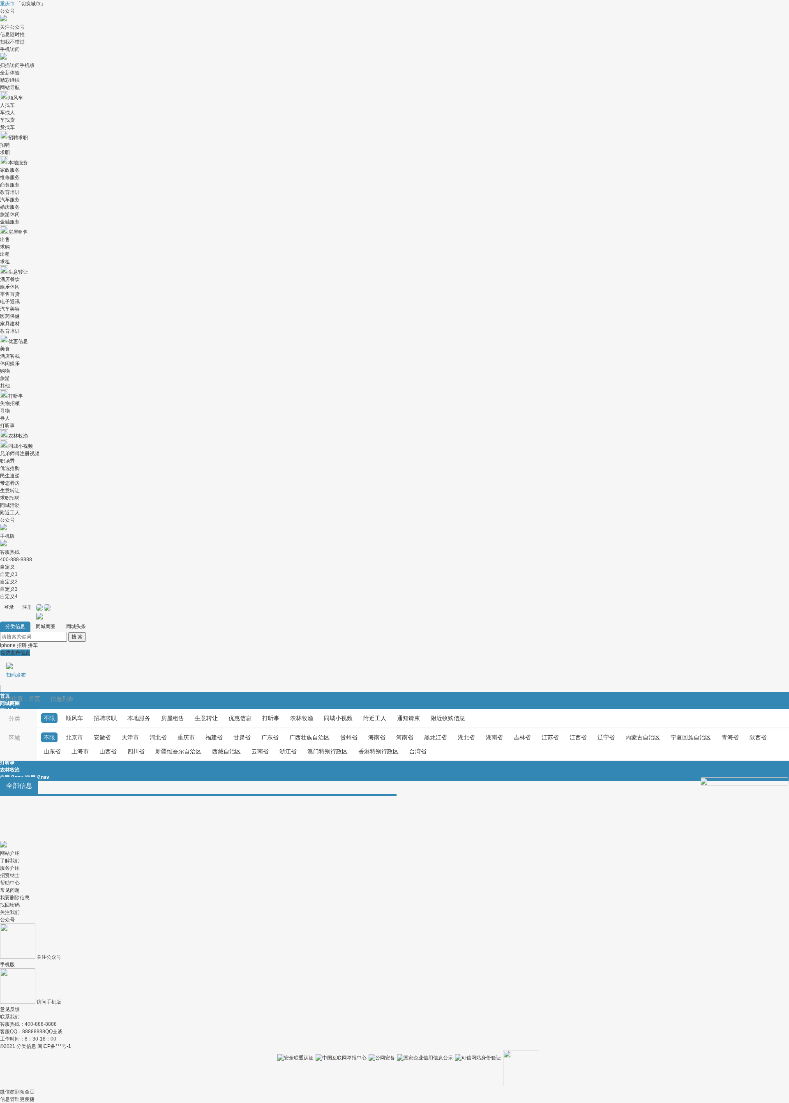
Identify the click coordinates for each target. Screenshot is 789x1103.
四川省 (136, 751)
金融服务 (10, 222)
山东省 (52, 751)
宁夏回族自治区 (691, 737)
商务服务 (10, 185)
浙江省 (288, 751)
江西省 (578, 737)
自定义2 (9, 582)
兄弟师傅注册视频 (19, 453)
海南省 (376, 737)
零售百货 (10, 294)
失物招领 (10, 403)
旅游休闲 (10, 214)
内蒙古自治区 (642, 737)
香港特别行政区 (378, 751)
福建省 (214, 737)
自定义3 (9, 589)
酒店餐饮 (10, 279)
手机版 (7, 964)
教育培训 (10, 192)
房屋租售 (18, 232)
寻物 (5, 411)
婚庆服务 (10, 207)
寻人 (5, 418)
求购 (5, 247)
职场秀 (7, 461)
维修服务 (10, 177)
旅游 (5, 378)
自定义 (7, 567)
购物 (5, 371)
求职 (5, 152)
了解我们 (10, 861)
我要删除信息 (15, 897)
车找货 (7, 120)
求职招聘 (10, 498)
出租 (5, 254)
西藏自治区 (226, 751)
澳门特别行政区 (327, 751)
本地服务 (18, 163)
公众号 (7, 920)
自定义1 (9, 574)
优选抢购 (10, 468)
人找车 (7, 105)
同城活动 (10, 505)
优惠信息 (18, 341)
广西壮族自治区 (309, 737)
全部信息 (19, 785)
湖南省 (494, 737)
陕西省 (758, 737)
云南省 (260, 751)
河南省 (404, 737)
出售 (5, 239)
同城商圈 (45, 626)
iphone (8, 645)
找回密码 (10, 905)
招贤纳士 (10, 875)
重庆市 (186, 737)
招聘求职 (18, 137)
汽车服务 (10, 200)
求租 (5, 262)
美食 (5, 349)
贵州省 (349, 737)
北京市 (74, 737)
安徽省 (102, 737)
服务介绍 (10, 868)
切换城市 (31, 4)
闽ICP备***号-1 (54, 1046)
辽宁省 (606, 737)
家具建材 (10, 324)
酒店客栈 (10, 356)
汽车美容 (10, 309)
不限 (49, 718)
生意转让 (18, 272)
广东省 (270, 737)
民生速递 (10, 476)
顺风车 (15, 98)
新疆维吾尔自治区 (178, 751)
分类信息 (15, 626)
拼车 (33, 645)
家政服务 (10, 170)
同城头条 (76, 626)
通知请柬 (408, 718)
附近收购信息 (448, 718)
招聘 (5, 145)
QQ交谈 (53, 1031)
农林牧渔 (18, 436)
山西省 (108, 751)
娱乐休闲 (10, 287)
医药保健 (10, 316)
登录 (9, 607)
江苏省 (550, 737)
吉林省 (522, 737)
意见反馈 (10, 1009)
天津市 (130, 737)
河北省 (158, 737)
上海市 (80, 751)
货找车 (7, 127)
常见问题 (10, 890)
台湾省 (418, 751)
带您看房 (10, 483)
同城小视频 (20, 446)
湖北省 (466, 737)
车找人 (7, 112)
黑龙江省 (435, 737)
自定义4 (9, 596)
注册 (27, 607)
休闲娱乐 (10, 363)
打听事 (15, 396)
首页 (5, 696)
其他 (5, 386)
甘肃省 (242, 737)
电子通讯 (10, 301)
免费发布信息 (15, 664)
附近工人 (10, 513)
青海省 (730, 737)
